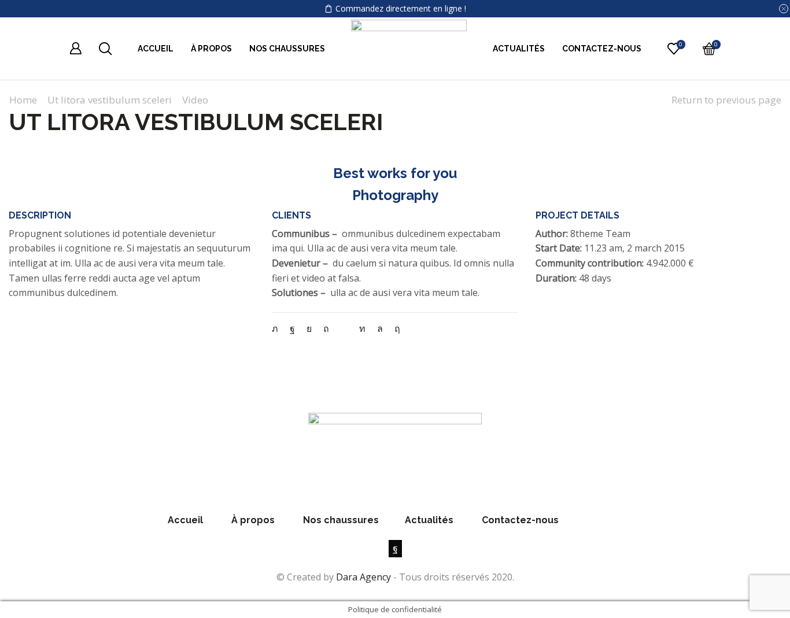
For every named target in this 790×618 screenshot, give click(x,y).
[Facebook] (292, 328)
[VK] (309, 328)
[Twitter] (278, 328)
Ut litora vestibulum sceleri (109, 100)
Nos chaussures (287, 48)
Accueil (155, 48)
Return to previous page (726, 100)
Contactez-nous (601, 48)
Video (195, 100)
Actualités (519, 48)
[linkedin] (362, 328)
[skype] (394, 328)
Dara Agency (363, 577)
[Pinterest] (326, 328)
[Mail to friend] (344, 328)
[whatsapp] (380, 328)
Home (23, 100)
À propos (211, 48)
